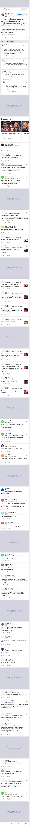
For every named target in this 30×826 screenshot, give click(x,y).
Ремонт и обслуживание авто (10, 16)
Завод (9, 422)
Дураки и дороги (12, 794)
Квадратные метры (13, 501)
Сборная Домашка (13, 692)
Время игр (10, 638)
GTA (9, 565)
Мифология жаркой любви (15, 491)
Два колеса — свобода (13, 145)
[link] (11, 131)
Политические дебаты (14, 213)
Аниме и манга (11, 227)
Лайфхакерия (11, 446)
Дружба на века (11, 456)
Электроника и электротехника (15, 165)
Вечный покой (11, 761)
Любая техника (12, 523)
